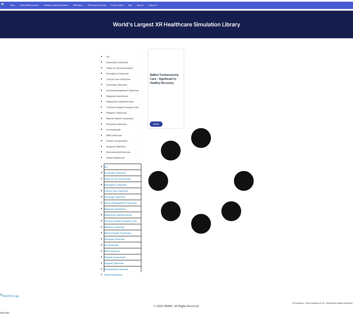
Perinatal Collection (116, 124)
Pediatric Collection (116, 112)
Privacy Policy (5, 313)
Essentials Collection (117, 62)
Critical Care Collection (118, 79)
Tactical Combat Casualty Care (122, 107)
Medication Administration (120, 101)
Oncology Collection (116, 84)
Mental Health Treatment (119, 118)
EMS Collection (114, 135)
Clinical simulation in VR (314, 303)
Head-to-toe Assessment (119, 68)
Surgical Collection (116, 146)
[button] (156, 124)
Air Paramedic (113, 129)
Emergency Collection (117, 73)
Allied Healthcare (115, 157)
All (107, 56)
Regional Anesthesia (117, 96)
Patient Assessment (117, 140)
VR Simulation (298, 303)
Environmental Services (118, 152)
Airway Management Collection (122, 90)
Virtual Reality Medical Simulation (339, 303)
